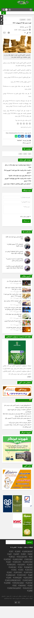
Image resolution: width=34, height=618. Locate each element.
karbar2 (19, 141)
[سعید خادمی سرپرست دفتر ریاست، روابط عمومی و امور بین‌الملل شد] (17, 309)
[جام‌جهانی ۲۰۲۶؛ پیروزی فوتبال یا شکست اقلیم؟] (17, 246)
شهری (30, 575)
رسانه (20, 567)
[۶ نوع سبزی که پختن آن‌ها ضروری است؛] (17, 323)
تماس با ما (13, 547)
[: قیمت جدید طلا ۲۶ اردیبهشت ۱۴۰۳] (4, 32)
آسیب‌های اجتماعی (28, 551)
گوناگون (30, 590)
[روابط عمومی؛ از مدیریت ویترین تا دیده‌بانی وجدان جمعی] (17, 261)
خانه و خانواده (17, 562)
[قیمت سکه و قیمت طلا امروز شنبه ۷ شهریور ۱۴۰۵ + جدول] (17, 296)
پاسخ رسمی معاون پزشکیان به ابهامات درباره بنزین (17, 184)
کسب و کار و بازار (28, 588)
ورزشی (30, 585)
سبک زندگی (29, 570)
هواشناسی (8, 583)
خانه (29, 20)
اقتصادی (23, 20)
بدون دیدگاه (26, 143)
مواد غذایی (29, 583)
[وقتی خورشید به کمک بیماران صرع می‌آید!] (17, 303)
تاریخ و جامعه (29, 559)
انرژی (10, 554)
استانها (30, 554)
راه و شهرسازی (29, 567)
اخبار (12, 551)
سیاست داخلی (18, 572)
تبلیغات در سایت (28, 547)
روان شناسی (13, 567)
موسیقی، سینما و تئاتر (18, 583)
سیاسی (9, 572)
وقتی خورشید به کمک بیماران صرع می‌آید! (19, 423)
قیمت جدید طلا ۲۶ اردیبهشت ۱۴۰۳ (22, 23)
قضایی (9, 577)
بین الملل (12, 556)
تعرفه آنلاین (7, 559)
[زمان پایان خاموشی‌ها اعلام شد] (17, 329)
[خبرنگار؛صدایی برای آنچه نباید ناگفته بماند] (17, 239)
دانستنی (30, 564)
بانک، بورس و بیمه (22, 556)
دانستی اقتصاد (12, 564)
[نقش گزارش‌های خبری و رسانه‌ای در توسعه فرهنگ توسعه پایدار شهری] (17, 268)
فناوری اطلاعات (18, 577)
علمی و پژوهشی (11, 575)
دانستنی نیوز (22, 564)
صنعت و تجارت (22, 575)
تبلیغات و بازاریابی (18, 559)
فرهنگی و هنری (28, 577)
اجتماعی (18, 551)
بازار (31, 556)
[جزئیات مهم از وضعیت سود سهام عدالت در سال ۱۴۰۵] (17, 289)
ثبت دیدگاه (26, 221)
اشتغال (23, 554)
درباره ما (20, 547)
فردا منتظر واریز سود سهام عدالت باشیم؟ (19, 176)
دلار (25, 154)
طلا (20, 154)
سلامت (21, 570)
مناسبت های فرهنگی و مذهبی (13, 580)
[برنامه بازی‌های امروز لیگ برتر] (17, 283)
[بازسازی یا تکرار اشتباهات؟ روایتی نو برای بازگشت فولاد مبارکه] (17, 253)
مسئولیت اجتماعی (23, 400)
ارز (29, 154)
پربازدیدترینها (22, 585)
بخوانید (29, 377)
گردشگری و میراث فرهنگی (14, 588)
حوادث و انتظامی (28, 562)
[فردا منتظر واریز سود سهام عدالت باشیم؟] (17, 316)
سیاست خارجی (28, 572)
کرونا (15, 585)
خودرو (9, 562)
